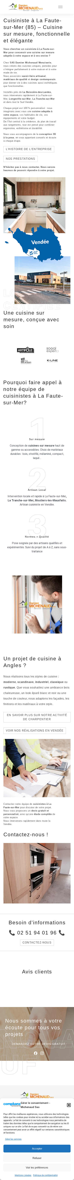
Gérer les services (13, 1139)
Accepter (37, 1148)
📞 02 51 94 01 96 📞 (37, 933)
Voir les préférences (37, 1167)
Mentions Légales (23, 1175)
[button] (69, 1105)
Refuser (37, 1158)
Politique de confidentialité (45, 1175)
